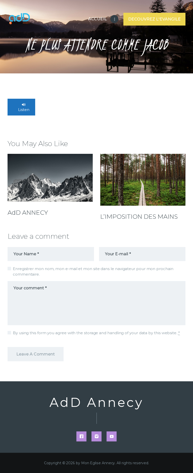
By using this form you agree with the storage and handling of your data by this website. (96, 332)
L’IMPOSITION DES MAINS (139, 216)
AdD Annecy (96, 402)
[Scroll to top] (184, 461)
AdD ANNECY (28, 212)
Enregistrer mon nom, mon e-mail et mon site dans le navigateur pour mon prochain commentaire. (93, 271)
